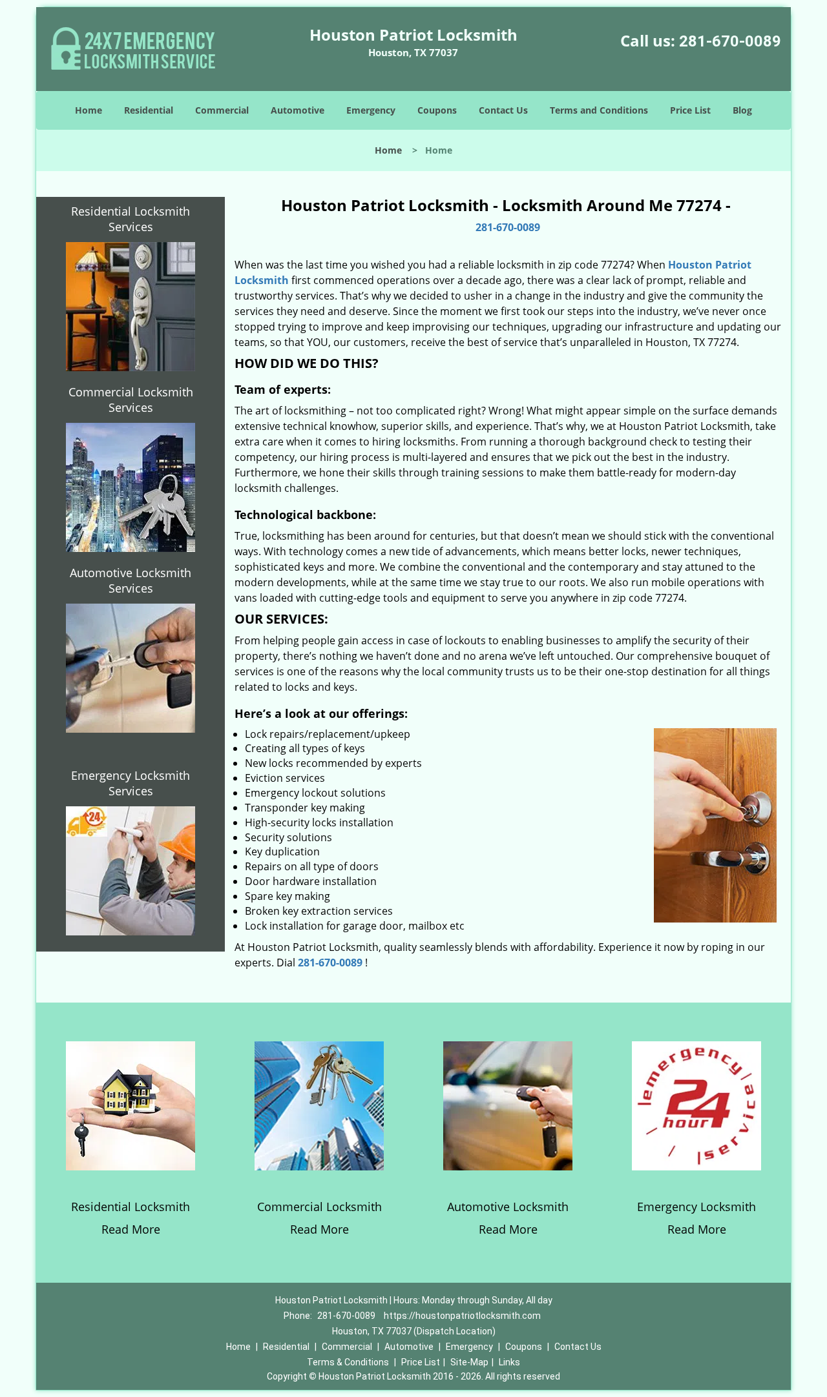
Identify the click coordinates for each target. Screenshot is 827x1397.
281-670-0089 (730, 41)
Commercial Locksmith (319, 1206)
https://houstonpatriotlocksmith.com (462, 1315)
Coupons (437, 110)
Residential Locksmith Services (130, 218)
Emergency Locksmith (696, 1206)
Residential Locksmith (130, 1206)
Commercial (222, 110)
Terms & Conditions (348, 1362)
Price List (690, 110)
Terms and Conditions (599, 110)
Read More (130, 1229)
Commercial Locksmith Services (130, 399)
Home (88, 110)
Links (509, 1362)
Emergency (370, 110)
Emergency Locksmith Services (130, 783)
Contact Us (503, 110)
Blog (742, 110)
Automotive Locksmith (508, 1206)
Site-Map (469, 1362)
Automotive (297, 110)
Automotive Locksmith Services (130, 580)
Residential (148, 110)
